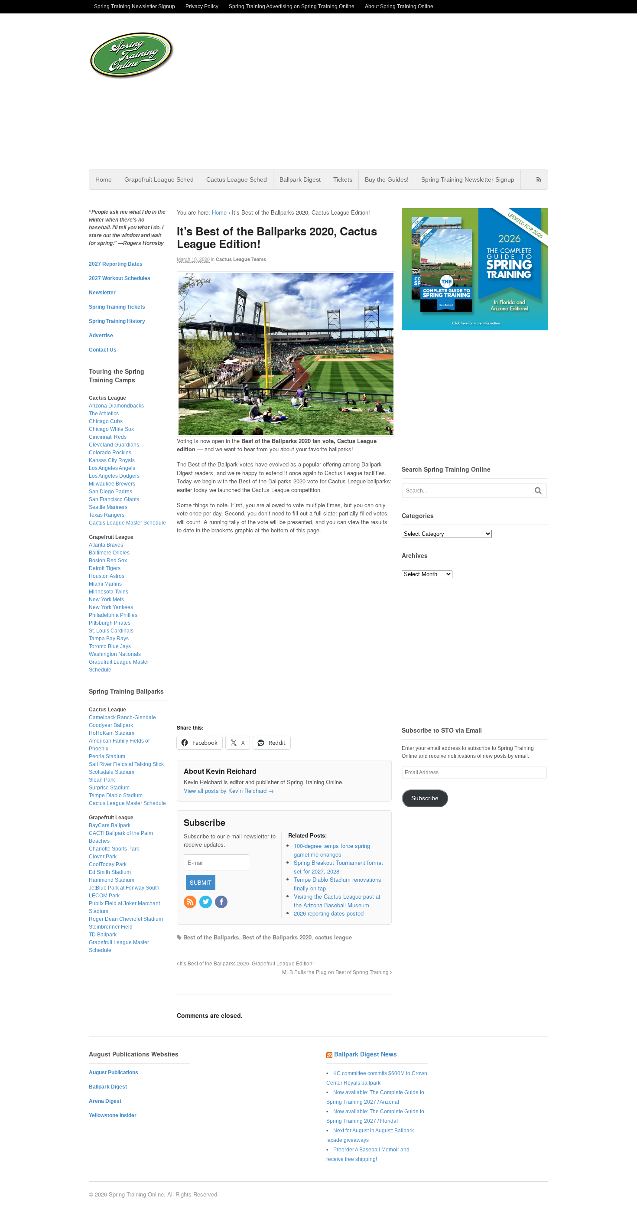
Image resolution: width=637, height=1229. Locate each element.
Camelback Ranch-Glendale (122, 717)
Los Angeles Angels (112, 468)
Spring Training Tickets (117, 307)
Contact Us (103, 350)
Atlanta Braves (106, 545)
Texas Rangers (106, 515)
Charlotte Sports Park (114, 849)
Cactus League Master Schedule (127, 523)
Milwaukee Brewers (112, 484)
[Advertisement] (387, 91)
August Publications (113, 1072)
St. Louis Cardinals (111, 631)
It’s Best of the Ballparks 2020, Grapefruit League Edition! (246, 963)
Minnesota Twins (108, 592)
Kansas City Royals (112, 460)
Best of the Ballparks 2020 (277, 937)
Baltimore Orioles (109, 553)
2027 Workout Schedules (119, 278)
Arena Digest (105, 1101)
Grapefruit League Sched (159, 179)
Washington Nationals (115, 654)
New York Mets (106, 600)
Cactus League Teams (241, 259)
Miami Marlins (105, 584)
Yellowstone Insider (112, 1115)
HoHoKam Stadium (111, 733)
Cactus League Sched (236, 179)
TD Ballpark (103, 935)
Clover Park (103, 857)
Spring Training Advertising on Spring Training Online (291, 6)
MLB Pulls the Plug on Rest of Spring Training (336, 971)
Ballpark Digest (300, 179)
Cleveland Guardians (114, 445)
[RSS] (191, 902)
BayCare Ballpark (109, 825)
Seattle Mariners (108, 507)
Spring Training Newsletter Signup (134, 6)
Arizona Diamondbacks (116, 406)
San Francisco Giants (114, 499)
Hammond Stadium (111, 880)
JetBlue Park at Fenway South (124, 888)
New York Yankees (111, 607)
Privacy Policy (201, 6)
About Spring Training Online (399, 6)
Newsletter (102, 293)
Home (103, 179)
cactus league (333, 937)
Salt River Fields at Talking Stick (126, 764)
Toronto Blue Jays (110, 646)
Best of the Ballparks (211, 937)
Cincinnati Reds (108, 437)
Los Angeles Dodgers (114, 476)
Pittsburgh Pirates (109, 623)
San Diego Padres (110, 492)
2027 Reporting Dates (116, 264)
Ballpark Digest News (365, 1054)
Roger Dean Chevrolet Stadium (126, 919)
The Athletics (104, 414)
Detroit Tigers (104, 568)
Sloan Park (102, 780)
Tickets (342, 179)
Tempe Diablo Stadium (116, 795)
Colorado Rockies (110, 453)
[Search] (538, 490)
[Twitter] (206, 902)
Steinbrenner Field (111, 927)
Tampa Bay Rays (109, 639)
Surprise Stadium (109, 788)
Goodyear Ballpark (111, 725)
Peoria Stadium (107, 756)
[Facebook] (222, 902)
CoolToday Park (108, 864)
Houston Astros (106, 576)
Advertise (101, 336)
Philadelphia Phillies (113, 615)
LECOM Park (104, 896)
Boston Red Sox (108, 560)
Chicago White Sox (111, 429)
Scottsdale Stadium (111, 772)
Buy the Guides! (387, 179)
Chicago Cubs (106, 421)
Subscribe (425, 798)
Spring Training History (117, 321)
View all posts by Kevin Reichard (229, 790)
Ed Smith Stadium (110, 872)
